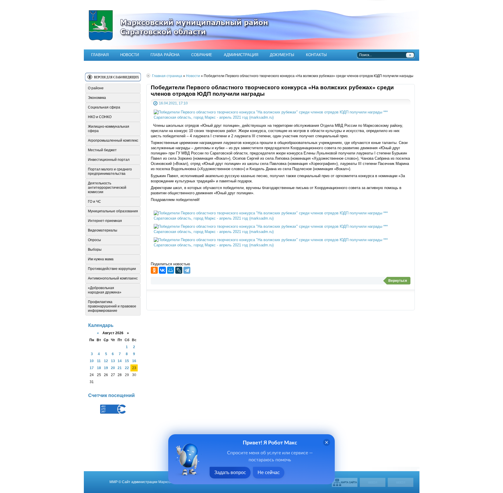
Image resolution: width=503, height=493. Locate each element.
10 (92, 361)
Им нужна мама (101, 259)
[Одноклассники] (154, 270)
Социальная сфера (104, 107)
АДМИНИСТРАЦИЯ (241, 55)
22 (127, 368)
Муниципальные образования (113, 211)
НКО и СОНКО (99, 117)
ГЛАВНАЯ (100, 55)
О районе (96, 88)
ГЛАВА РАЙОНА (165, 55)
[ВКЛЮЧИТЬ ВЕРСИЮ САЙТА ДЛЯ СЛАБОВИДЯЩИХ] (112, 79)
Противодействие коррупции (112, 269)
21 (120, 368)
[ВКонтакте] (162, 270)
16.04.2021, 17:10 (173, 103)
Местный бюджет (102, 150)
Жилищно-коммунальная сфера (108, 128)
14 (120, 361)
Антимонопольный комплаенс (113, 278)
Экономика (97, 98)
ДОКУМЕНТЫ (282, 55)
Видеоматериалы (102, 230)
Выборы (95, 250)
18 (99, 368)
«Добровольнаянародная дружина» (104, 290)
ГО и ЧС (94, 202)
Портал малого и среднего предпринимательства (110, 171)
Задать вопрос (230, 472)
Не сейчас (269, 472)
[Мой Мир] (170, 270)
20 (113, 368)
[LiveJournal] (178, 270)
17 (92, 368)
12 (106, 361)
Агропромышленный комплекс (113, 140)
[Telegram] (186, 270)
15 (127, 361)
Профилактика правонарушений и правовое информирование (112, 306)
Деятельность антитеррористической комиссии (107, 187)
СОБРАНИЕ (201, 55)
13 (113, 361)
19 (106, 368)
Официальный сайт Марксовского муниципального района (251, 24)
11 (99, 361)
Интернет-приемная (105, 221)
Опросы (94, 240)
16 (134, 361)
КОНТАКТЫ (316, 55)
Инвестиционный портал (109, 160)
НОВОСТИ (129, 55)
